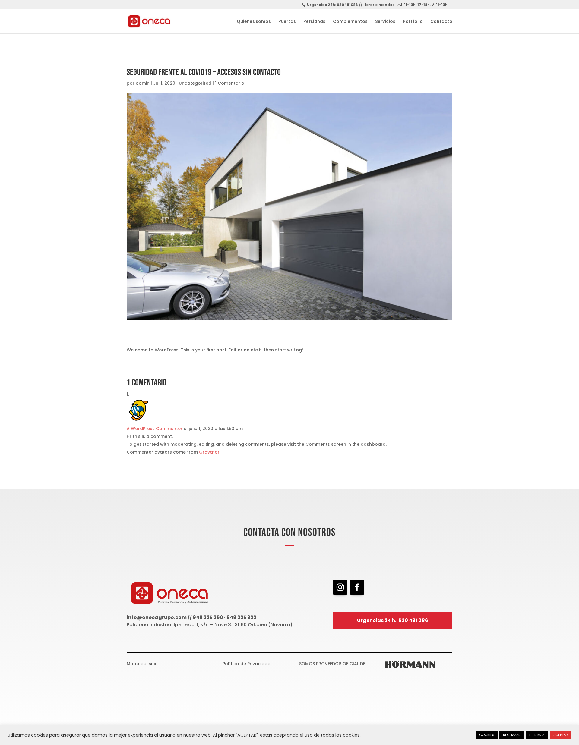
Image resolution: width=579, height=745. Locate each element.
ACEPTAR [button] (560, 734)
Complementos (350, 21)
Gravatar (209, 452)
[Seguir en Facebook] (357, 587)
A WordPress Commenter (154, 429)
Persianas (314, 21)
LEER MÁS (537, 734)
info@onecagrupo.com (157, 617)
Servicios (385, 21)
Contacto (441, 21)
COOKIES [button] (486, 734)
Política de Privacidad (247, 664)
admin (143, 83)
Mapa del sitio (142, 664)
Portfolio (413, 21)
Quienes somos (254, 21)
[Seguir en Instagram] (340, 587)
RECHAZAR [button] (511, 734)
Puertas (287, 21)
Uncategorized (195, 83)
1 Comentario (229, 83)
